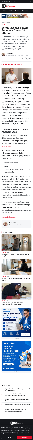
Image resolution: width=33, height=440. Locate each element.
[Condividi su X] (26, 58)
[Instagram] (30, 1)
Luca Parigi (9, 53)
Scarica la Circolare (9, 217)
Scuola (10, 10)
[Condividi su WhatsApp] (29, 58)
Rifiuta (9, 437)
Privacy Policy (15, 433)
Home (4, 10)
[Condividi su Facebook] (22, 58)
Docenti (17, 10)
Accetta (24, 437)
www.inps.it (6, 146)
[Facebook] (28, 1)
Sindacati (25, 10)
